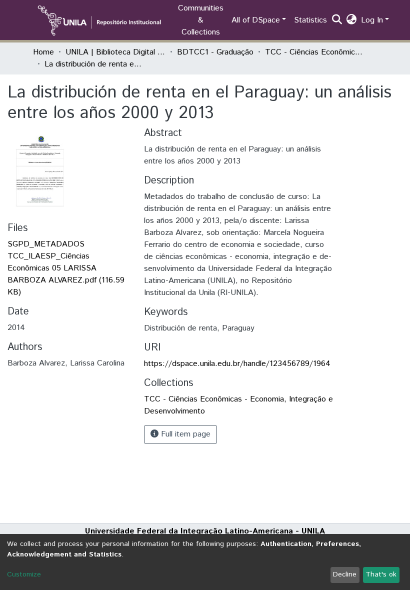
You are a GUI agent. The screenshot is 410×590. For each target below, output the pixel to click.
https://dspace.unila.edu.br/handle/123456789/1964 (237, 364)
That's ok (381, 575)
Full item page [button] (184, 434)
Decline (344, 575)
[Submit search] (337, 20)
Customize (24, 575)
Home (43, 52)
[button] (352, 20)
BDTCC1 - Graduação (215, 52)
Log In (372, 20)
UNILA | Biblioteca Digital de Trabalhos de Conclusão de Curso (116, 52)
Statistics (310, 20)
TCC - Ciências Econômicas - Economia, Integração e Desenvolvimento (315, 52)
